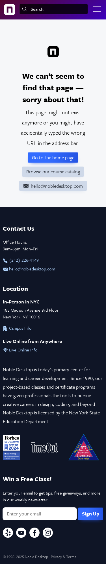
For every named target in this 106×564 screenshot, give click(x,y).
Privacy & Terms (63, 556)
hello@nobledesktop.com (31, 269)
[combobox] (54, 9)
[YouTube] (21, 533)
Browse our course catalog (53, 171)
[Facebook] (34, 533)
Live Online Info (23, 350)
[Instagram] (48, 533)
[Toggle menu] (97, 9)
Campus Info (20, 328)
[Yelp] (8, 533)
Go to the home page (53, 157)
